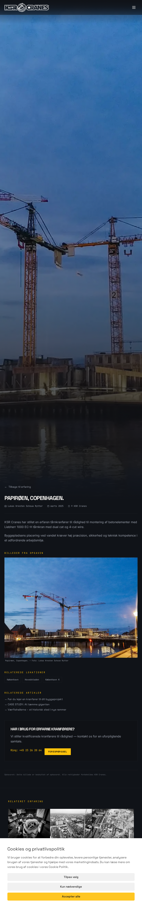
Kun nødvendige (71, 886)
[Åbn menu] (134, 7)
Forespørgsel (57, 751)
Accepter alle (71, 896)
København (12, 679)
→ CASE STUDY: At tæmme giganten (27, 704)
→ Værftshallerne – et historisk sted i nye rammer (35, 709)
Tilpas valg (71, 877)
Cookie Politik (58, 867)
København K (52, 679)
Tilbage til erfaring (17, 486)
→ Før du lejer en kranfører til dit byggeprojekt (33, 699)
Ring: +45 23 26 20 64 (26, 750)
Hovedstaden (32, 679)
